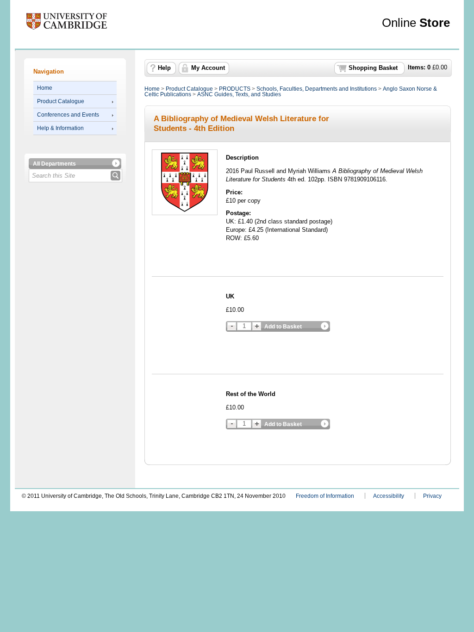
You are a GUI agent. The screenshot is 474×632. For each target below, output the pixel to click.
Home (44, 88)
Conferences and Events (68, 115)
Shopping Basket (373, 68)
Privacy (432, 496)
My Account (208, 68)
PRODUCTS (234, 89)
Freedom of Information (325, 496)
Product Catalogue (60, 101)
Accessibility (388, 496)
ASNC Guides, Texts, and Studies (239, 94)
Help (164, 68)
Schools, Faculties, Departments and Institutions (316, 89)
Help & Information (60, 128)
